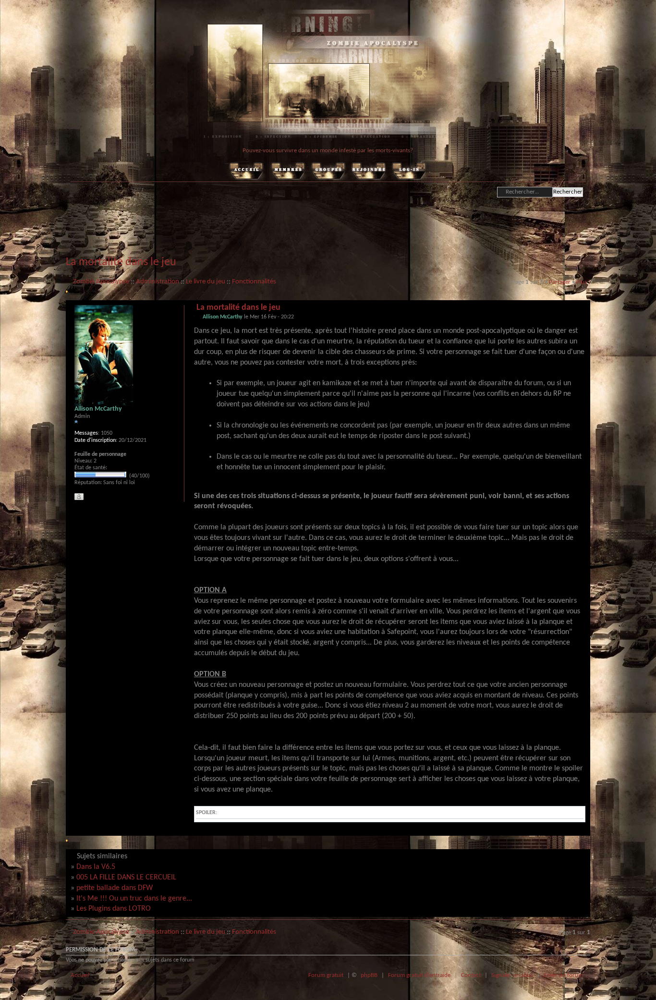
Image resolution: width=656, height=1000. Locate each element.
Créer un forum (563, 975)
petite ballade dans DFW (114, 888)
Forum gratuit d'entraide (419, 975)
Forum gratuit (325, 975)
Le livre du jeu (205, 281)
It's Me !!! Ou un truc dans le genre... (134, 898)
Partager (560, 282)
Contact (471, 975)
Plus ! (583, 282)
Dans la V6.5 (95, 867)
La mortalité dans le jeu (121, 262)
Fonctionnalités (254, 281)
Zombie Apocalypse (101, 281)
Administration (157, 281)
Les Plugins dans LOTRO (113, 909)
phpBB (369, 975)
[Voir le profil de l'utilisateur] (79, 498)
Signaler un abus (512, 975)
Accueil (80, 975)
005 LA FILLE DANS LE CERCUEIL (126, 877)
